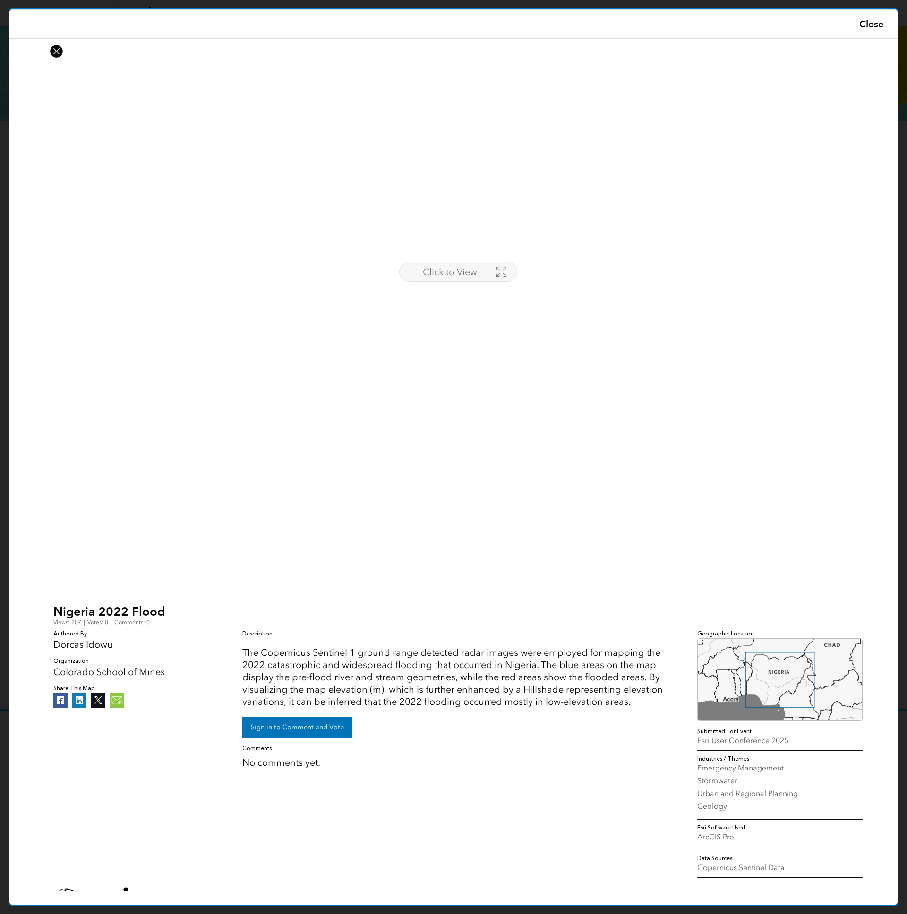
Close (871, 24)
